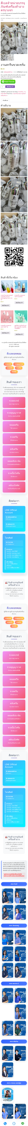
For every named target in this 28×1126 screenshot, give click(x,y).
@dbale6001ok (8, 72)
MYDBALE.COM (10, 18)
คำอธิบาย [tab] (5, 100)
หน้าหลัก (3, 18)
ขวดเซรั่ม (17, 18)
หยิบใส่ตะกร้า (10, 86)
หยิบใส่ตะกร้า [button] (5, 305)
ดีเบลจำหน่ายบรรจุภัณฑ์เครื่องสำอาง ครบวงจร (13, 6)
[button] (24, 24)
